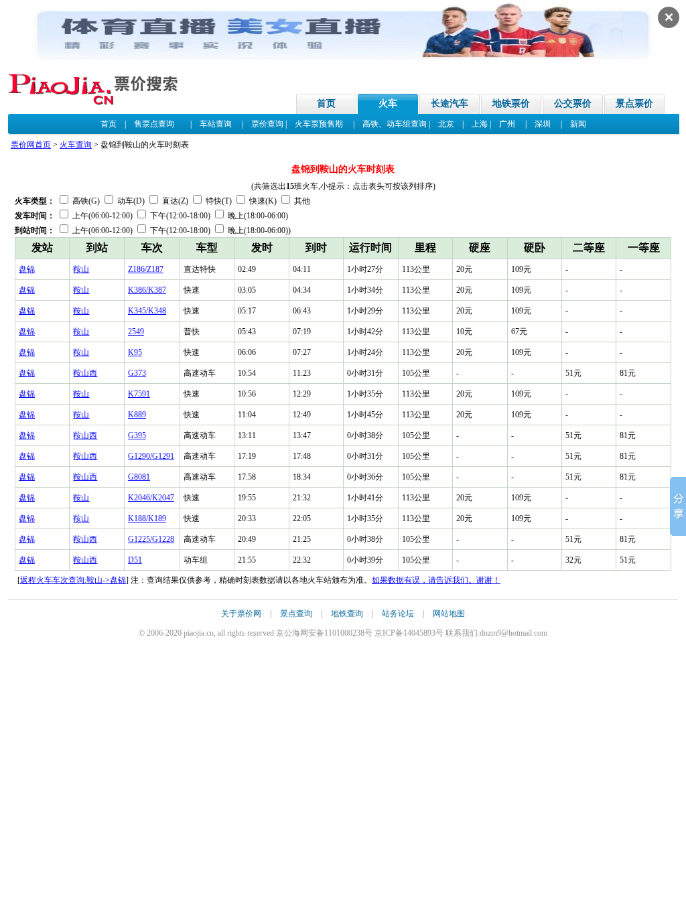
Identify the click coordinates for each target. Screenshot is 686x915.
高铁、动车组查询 (394, 124)
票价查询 (267, 124)
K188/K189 (147, 518)
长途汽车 (449, 103)
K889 (137, 414)
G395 (137, 435)
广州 (507, 124)
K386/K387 (147, 290)
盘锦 (27, 269)
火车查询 (76, 144)
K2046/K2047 (151, 497)
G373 (137, 373)
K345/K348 (147, 310)
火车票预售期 (319, 124)
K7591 (139, 394)
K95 (135, 352)
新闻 (578, 124)
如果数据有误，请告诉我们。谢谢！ (436, 580)
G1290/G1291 (151, 456)
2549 (136, 331)
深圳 (543, 124)
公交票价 (573, 103)
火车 (388, 103)
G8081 (139, 477)
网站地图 (449, 613)
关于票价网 (241, 613)
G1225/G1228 (151, 539)
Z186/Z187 (145, 269)
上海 (480, 124)
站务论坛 (398, 613)
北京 (446, 124)
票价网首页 (31, 144)
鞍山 (81, 269)
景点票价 (634, 103)
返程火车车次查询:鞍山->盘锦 (73, 580)
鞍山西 (85, 373)
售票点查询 (154, 124)
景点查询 (296, 613)
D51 (135, 560)
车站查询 (216, 124)
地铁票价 (511, 103)
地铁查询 (347, 613)
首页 (326, 103)
